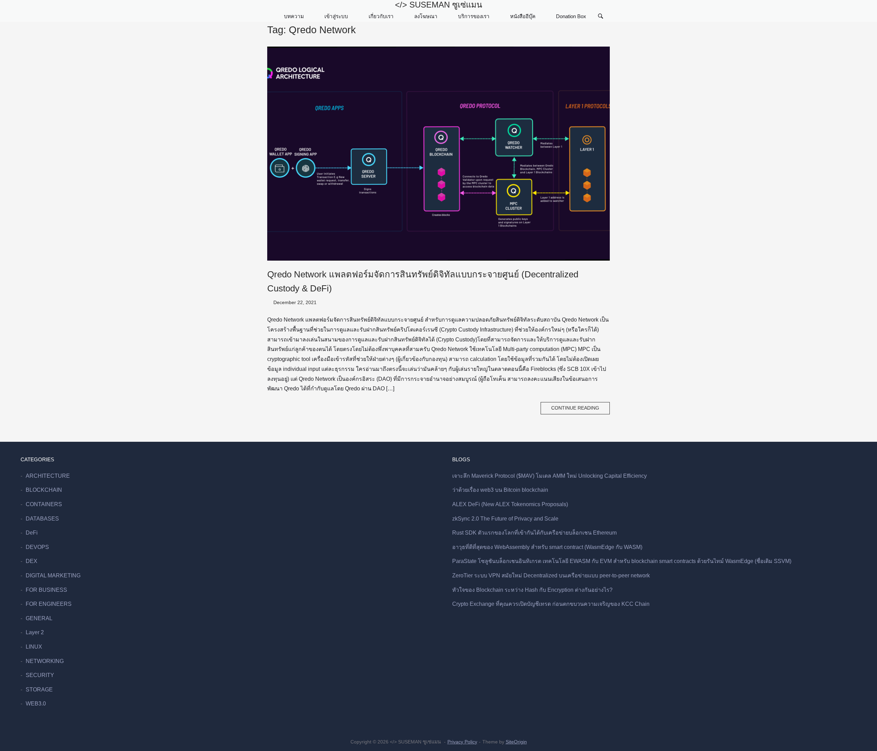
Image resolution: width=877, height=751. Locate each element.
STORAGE (39, 689)
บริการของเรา (474, 16)
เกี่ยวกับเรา (381, 16)
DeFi (32, 533)
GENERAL (39, 618)
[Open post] (438, 154)
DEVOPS (37, 547)
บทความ (294, 16)
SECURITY (40, 675)
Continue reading (575, 408)
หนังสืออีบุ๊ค (522, 16)
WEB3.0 (36, 703)
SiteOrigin (516, 741)
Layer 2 (35, 632)
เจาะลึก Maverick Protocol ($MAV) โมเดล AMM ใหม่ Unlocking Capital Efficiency (549, 476)
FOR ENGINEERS (49, 604)
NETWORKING (45, 661)
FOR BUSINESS (46, 590)
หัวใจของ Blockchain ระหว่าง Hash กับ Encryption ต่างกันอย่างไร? (532, 590)
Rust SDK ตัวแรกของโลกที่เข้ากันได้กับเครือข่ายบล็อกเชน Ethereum (534, 533)
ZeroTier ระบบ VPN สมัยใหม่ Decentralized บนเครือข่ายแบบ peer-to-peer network (551, 575)
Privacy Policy (462, 741)
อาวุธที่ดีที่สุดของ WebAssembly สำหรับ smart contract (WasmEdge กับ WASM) (547, 547)
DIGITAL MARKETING (53, 575)
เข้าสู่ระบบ (336, 16)
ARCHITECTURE (48, 476)
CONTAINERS (44, 504)
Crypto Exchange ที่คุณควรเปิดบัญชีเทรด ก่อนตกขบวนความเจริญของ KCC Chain (551, 604)
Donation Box (571, 16)
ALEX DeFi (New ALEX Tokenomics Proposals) (510, 504)
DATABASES (42, 519)
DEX (31, 561)
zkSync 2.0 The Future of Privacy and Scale (505, 519)
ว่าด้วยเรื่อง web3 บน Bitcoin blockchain (500, 490)
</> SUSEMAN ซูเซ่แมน (438, 4)
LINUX (34, 647)
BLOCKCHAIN (44, 490)
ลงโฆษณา (425, 16)
